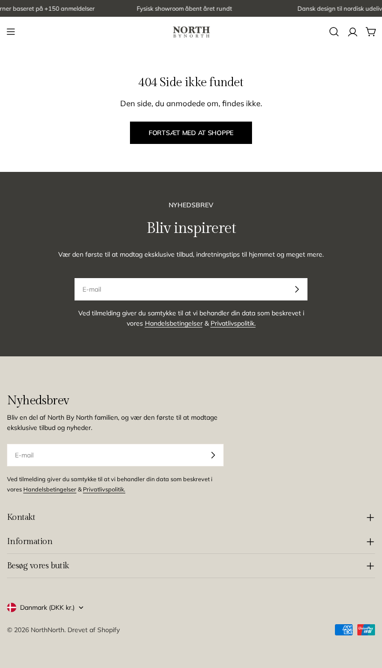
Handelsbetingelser (174, 323)
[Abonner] (297, 289)
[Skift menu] (10, 31)
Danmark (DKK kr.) (47, 607)
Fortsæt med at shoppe (191, 133)
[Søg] (334, 31)
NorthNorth (47, 630)
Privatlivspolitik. (233, 323)
